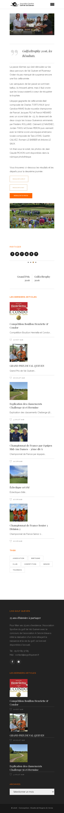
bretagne (35, 558)
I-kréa (50, 808)
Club (15, 564)
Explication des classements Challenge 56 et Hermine (26, 405)
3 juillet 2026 (18, 419)
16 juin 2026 (17, 499)
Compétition (30, 564)
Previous (15, 212)
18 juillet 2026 (19, 378)
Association (18, 558)
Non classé (32, 30)
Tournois (17, 570)
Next (49, 212)
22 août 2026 (18, 340)
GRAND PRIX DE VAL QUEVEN (27, 365)
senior (46, 564)
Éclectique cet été (20, 487)
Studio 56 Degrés (38, 808)
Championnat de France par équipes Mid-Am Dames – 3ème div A (31, 447)
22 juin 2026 (17, 461)
